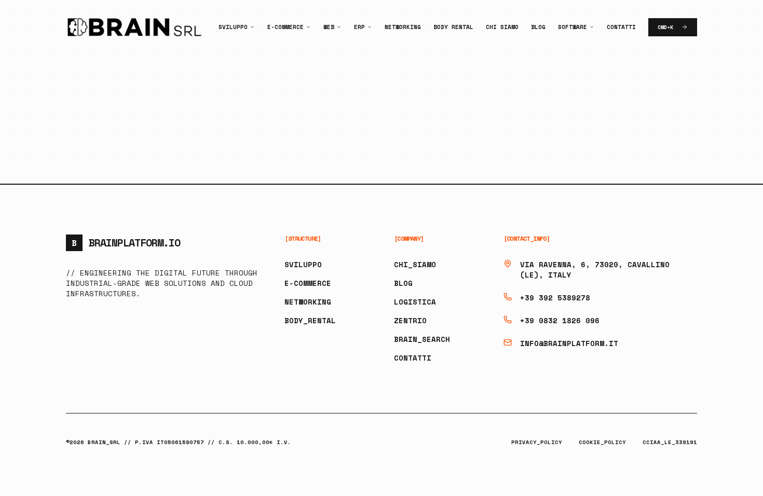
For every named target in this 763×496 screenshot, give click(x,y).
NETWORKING (307, 301)
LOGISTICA (415, 301)
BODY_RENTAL (310, 320)
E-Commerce (285, 27)
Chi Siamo (502, 27)
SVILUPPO (303, 264)
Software (572, 27)
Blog (538, 27)
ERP (359, 27)
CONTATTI (412, 357)
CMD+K (665, 27)
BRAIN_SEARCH (422, 339)
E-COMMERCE (307, 283)
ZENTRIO (410, 320)
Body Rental (453, 27)
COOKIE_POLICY (602, 442)
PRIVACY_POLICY (536, 442)
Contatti (621, 27)
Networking (403, 27)
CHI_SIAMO (415, 264)
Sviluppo (233, 27)
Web (328, 27)
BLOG (403, 283)
